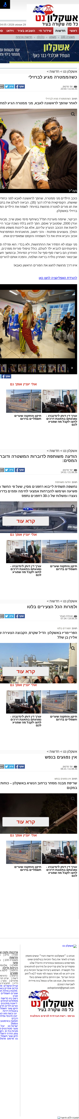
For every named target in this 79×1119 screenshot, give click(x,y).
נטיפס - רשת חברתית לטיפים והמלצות (52, 1015)
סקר (15, 962)
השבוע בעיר (26, 30)
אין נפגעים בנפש (63, 778)
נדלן (7, 954)
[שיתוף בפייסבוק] (19, 87)
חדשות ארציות (24, 37)
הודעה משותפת (63, 482)
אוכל (15, 954)
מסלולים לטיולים (9, 1000)
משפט (52, 37)
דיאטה (13, 1003)
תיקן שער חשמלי (9, 1036)
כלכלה (40, 37)
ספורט (14, 965)
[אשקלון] (53, 26)
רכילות (14, 970)
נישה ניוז (13, 998)
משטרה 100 (68, 37)
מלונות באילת (10, 990)
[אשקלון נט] (69, 945)
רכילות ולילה (10, 967)
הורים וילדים (11, 1005)
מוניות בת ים (11, 1031)
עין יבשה (12, 1013)
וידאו (10, 30)
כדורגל (14, 975)
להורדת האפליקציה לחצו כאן (58, 278)
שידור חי (45, 30)
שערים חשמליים (9, 993)
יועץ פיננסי (11, 1015)
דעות (15, 978)
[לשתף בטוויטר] (9, 87)
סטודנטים (7, 1028)
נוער (4, 980)
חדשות (60, 30)
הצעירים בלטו (64, 628)
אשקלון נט (69, 71)
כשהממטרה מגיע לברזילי (58, 98)
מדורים (14, 980)
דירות (5, 1010)
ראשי (73, 30)
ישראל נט (12, 1026)
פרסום (10, 1038)
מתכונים (5, 1003)
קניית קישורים (11, 985)
